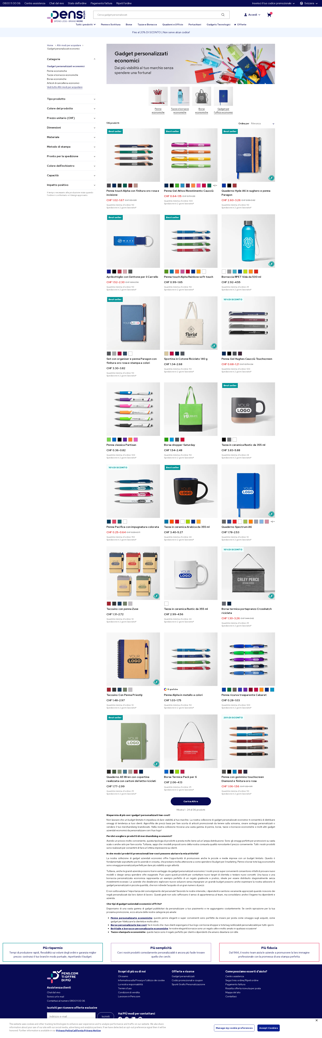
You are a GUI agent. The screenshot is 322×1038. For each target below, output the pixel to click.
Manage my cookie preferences (234, 1027)
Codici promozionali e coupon (187, 980)
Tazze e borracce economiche (62, 74)
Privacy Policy (64, 1030)
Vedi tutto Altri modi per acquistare (65, 87)
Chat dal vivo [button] (56, 3)
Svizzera (309, 3)
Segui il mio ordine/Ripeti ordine (241, 980)
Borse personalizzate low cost (129, 924)
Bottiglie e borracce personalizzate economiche (139, 928)
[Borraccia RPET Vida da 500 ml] (248, 241)
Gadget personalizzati (183, 976)
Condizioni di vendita (129, 992)
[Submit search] (223, 14)
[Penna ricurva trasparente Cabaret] (248, 659)
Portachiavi (195, 24)
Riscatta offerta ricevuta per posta (243, 988)
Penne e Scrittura (110, 24)
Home (50, 45)
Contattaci (231, 996)
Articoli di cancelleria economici (63, 83)
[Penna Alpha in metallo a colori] (191, 659)
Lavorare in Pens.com (129, 996)
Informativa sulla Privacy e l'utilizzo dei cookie (141, 980)
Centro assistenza (34, 3)
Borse (129, 24)
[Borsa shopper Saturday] (191, 409)
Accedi (252, 14)
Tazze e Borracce (147, 24)
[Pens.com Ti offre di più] (62, 976)
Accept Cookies (268, 1027)
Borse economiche (56, 79)
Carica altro (190, 801)
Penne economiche (57, 70)
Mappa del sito (232, 992)
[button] (85, 23)
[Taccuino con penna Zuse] (133, 573)
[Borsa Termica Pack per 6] (191, 741)
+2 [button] (214, 185)
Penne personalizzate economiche (131, 917)
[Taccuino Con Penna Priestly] (133, 659)
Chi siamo (123, 976)
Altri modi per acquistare (69, 45)
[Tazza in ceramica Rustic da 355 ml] (191, 573)
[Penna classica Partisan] (133, 409)
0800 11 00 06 (11, 3)
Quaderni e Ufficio (172, 24)
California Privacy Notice (86, 1030)
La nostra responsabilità (130, 984)
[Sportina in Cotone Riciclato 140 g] (191, 323)
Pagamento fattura (101, 3)
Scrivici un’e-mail (55, 996)
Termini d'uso (125, 988)
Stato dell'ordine (77, 3)
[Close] (316, 1020)
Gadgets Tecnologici (218, 24)
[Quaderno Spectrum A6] (248, 491)
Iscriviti (106, 1016)
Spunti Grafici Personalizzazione (188, 984)
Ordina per (243, 123)
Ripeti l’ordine (124, 3)
